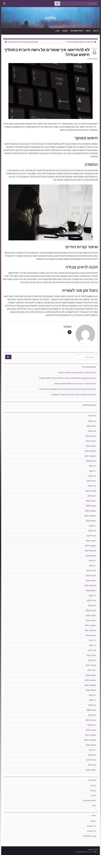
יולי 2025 (92, 466)
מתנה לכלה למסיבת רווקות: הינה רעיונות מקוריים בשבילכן (73, 394)
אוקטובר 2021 (90, 625)
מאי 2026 (92, 421)
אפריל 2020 (91, 710)
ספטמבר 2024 (90, 516)
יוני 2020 (92, 700)
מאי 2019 (92, 755)
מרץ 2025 (92, 486)
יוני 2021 (92, 645)
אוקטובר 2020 (90, 680)
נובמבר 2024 (91, 506)
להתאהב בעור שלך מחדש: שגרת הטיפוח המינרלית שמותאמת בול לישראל (67, 389)
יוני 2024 (92, 526)
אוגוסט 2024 (91, 521)
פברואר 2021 (90, 665)
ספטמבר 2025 (90, 456)
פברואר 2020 (90, 720)
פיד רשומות (91, 826)
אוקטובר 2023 (90, 545)
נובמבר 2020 (91, 675)
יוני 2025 (92, 471)
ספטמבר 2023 (90, 550)
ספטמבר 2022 (90, 585)
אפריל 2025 (91, 481)
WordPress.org (89, 836)
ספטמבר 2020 (90, 685)
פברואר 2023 (90, 575)
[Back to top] (6, 849)
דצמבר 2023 (91, 540)
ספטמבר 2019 (90, 740)
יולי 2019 (92, 750)
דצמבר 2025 (91, 441)
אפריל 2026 (91, 426)
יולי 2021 (92, 640)
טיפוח (88, 31)
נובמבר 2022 (91, 580)
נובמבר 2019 (91, 730)
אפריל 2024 (91, 536)
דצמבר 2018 (91, 770)
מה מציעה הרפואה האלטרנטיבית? (80, 42)
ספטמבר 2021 (90, 630)
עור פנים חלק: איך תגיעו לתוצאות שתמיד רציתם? (77, 372)
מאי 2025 (92, 476)
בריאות (96, 31)
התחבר (93, 821)
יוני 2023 (92, 565)
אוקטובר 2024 (90, 511)
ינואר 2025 (91, 496)
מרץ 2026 (92, 431)
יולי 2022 (92, 595)
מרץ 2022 (92, 605)
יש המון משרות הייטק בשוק (52, 153)
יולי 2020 (92, 695)
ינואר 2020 (91, 725)
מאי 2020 (92, 705)
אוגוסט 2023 (91, 555)
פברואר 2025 (90, 491)
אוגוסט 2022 (91, 590)
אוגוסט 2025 (91, 461)
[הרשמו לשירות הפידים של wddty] (4, 3)
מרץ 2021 (92, 660)
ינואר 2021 (91, 670)
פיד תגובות (91, 831)
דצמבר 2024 (91, 501)
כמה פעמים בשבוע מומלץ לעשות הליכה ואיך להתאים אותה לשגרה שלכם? (67, 378)
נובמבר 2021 (91, 620)
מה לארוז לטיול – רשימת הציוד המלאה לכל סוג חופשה (75, 383)
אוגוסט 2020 (91, 690)
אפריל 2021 (91, 655)
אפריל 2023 (91, 570)
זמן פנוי (65, 31)
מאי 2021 (92, 650)
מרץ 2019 (92, 765)
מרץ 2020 (92, 715)
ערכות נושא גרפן (81, 852)
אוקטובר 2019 (90, 735)
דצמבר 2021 (91, 615)
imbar (96, 59)
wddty (50, 17)
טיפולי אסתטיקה (76, 31)
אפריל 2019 (91, 760)
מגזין (57, 31)
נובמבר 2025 (91, 446)
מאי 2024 (92, 531)
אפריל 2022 (91, 600)
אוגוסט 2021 (91, 635)
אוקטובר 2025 (90, 451)
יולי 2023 (92, 560)
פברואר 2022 (90, 610)
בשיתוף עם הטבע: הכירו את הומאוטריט (23, 42)
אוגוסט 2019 (91, 745)
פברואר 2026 (90, 436)
